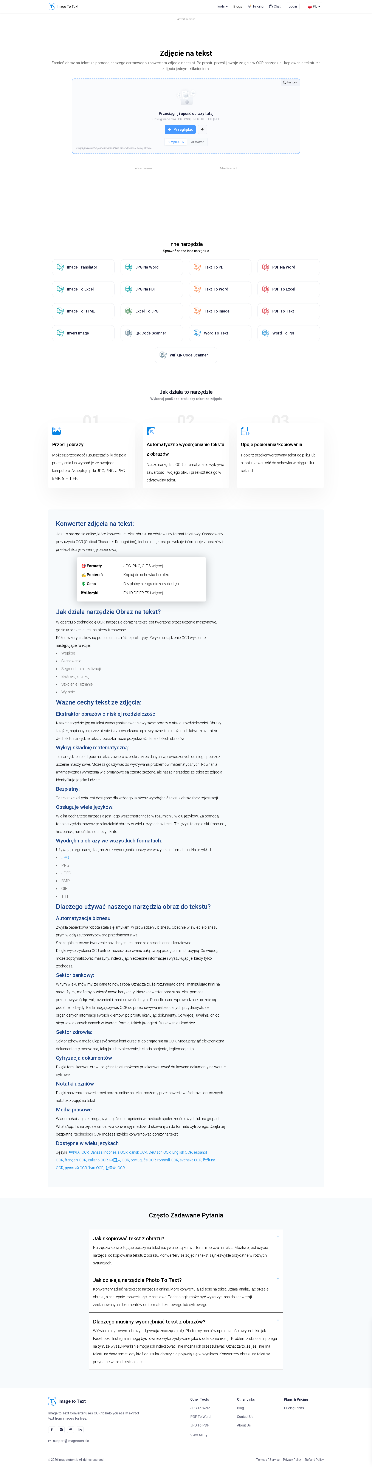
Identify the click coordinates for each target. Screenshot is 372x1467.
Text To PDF (215, 267)
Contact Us (245, 1417)
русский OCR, (76, 1167)
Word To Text (216, 333)
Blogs (237, 7)
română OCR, (168, 1160)
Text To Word (216, 289)
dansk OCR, (139, 1152)
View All (196, 1435)
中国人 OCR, (79, 1152)
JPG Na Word (146, 267)
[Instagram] (61, 1429)
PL (315, 6)
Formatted (196, 142)
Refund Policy (314, 1459)
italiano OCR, (98, 1160)
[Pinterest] (70, 1429)
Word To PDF (283, 333)
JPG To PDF (199, 1425)
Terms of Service (268, 1459)
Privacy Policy (292, 1459)
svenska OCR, (191, 1160)
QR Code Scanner (150, 333)
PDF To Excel (283, 289)
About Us (244, 1425)
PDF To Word (200, 1417)
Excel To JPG (146, 311)
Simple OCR (176, 142)
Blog (240, 1408)
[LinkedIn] (80, 1429)
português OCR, (144, 1160)
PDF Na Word (283, 267)
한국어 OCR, (115, 1167)
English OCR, (183, 1152)
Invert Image (78, 333)
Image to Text (72, 1401)
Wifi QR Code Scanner (189, 355)
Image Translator (82, 267)
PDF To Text (283, 311)
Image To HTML (81, 311)
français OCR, (76, 1160)
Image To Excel (80, 289)
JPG (65, 857)
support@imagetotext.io (71, 1441)
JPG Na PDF (145, 289)
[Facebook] (51, 1429)
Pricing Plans (294, 1408)
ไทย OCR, (96, 1167)
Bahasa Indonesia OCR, (109, 1152)
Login (292, 6)
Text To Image (216, 311)
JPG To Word (200, 1408)
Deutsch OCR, (160, 1152)
